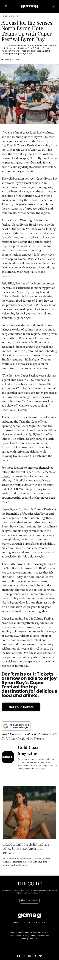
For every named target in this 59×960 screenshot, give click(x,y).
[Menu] (6, 6)
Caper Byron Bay (46, 178)
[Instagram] (24, 956)
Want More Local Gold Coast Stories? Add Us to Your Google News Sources (29, 736)
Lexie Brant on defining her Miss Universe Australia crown (26, 848)
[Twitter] (40, 956)
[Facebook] (18, 956)
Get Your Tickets (21, 707)
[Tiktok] (35, 956)
